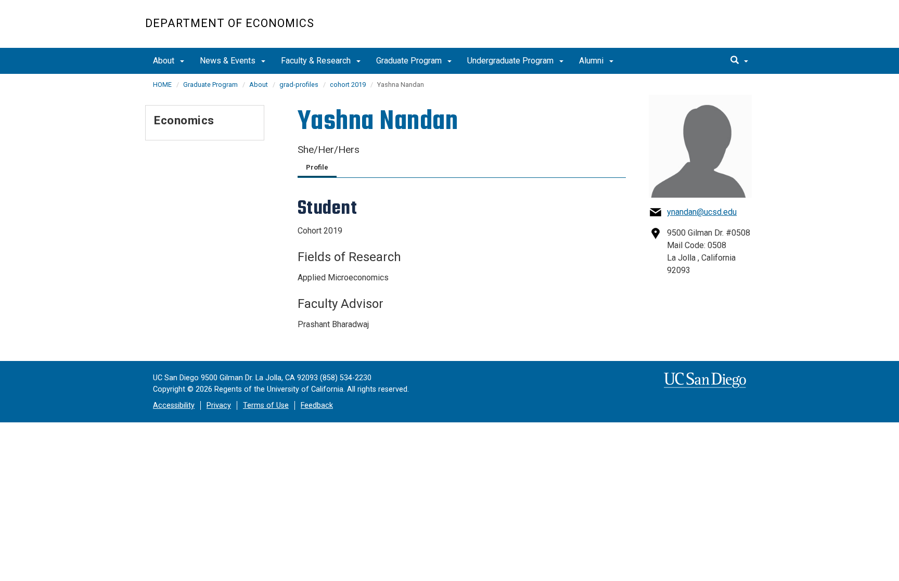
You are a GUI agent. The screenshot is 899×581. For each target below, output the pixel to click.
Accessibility (174, 405)
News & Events (229, 61)
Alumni (592, 61)
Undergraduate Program (511, 61)
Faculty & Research (317, 61)
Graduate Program (410, 61)
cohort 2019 (348, 84)
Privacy (219, 405)
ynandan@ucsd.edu (702, 212)
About (164, 61)
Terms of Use (266, 405)
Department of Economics (229, 23)
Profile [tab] (317, 167)
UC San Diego (694, 29)
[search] (739, 61)
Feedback (317, 405)
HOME (162, 84)
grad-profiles (298, 84)
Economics (184, 120)
